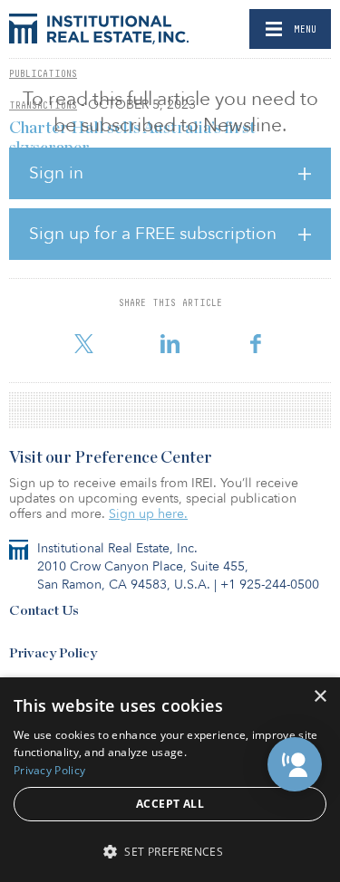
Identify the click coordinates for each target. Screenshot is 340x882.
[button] (294, 764)
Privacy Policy (53, 653)
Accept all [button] (170, 803)
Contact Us (44, 611)
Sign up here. (148, 513)
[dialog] (170, 779)
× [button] (319, 697)
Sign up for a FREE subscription (153, 233)
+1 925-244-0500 (269, 584)
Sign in (56, 173)
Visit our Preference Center (110, 458)
